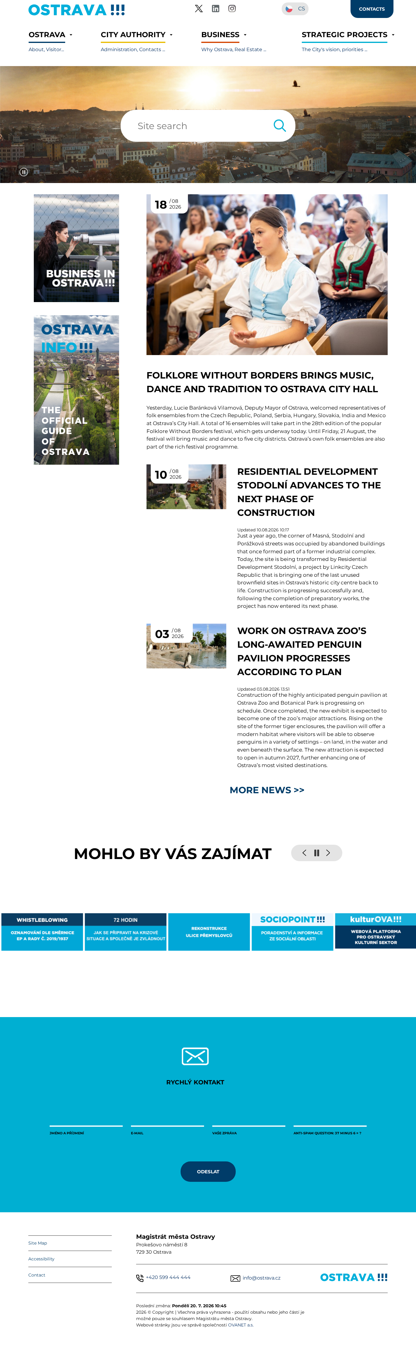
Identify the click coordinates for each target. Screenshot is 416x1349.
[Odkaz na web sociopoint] (292, 932)
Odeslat (208, 1171)
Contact (36, 1275)
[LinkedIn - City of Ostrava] (215, 9)
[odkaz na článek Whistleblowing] (42, 931)
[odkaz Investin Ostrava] (76, 300)
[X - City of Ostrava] (199, 9)
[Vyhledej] (280, 125)
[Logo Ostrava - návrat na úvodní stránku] (76, 15)
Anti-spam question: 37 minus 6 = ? (327, 1133)
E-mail (137, 1133)
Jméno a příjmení (67, 1133)
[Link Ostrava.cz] (354, 1278)
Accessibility (41, 1259)
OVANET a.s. (241, 1325)
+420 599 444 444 (168, 1277)
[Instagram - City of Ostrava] (232, 9)
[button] (46, 42)
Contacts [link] (372, 9)
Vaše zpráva (224, 1133)
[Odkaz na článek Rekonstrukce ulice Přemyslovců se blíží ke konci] (208, 931)
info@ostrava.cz (261, 1278)
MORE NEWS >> (267, 790)
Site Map (37, 1243)
